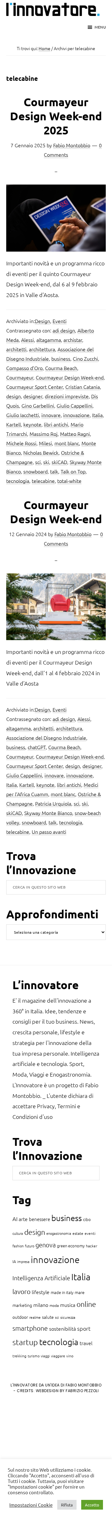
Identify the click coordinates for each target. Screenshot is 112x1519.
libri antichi (56, 424)
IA (14, 1261)
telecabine (43, 480)
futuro (29, 1245)
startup (25, 1342)
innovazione (76, 414)
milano (40, 1304)
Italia (97, 414)
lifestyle (40, 1291)
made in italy (62, 1292)
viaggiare (58, 1355)
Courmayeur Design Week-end (70, 377)
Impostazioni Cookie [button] (31, 1505)
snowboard (35, 471)
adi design (64, 330)
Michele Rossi (21, 443)
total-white (69, 480)
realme (35, 1317)
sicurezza (67, 1317)
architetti (16, 349)
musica (67, 1304)
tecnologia (17, 480)
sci (38, 461)
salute (48, 1317)
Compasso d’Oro (24, 367)
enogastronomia (58, 1233)
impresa (23, 1261)
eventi (90, 1233)
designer (32, 396)
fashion (18, 1245)
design (13, 396)
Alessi (27, 339)
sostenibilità (62, 1328)
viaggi (45, 1355)
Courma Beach (61, 367)
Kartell (13, 424)
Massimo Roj (44, 433)
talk (54, 471)
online (86, 1304)
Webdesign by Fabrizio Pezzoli (67, 1390)
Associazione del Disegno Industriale (46, 737)
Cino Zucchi (85, 358)
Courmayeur (19, 377)
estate (77, 1233)
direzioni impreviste (67, 396)
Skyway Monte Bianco (48, 812)
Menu (100, 26)
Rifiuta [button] (67, 1504)
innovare (51, 414)
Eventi (60, 320)
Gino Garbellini (37, 405)
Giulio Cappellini (74, 405)
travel (86, 1342)
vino (69, 1355)
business (60, 358)
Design (42, 320)
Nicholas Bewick (40, 452)
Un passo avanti (49, 831)
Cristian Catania (82, 386)
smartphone (30, 1328)
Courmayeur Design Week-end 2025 (56, 116)
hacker (91, 1245)
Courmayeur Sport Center (34, 386)
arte (23, 1218)
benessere (39, 1219)
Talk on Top (73, 471)
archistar (72, 339)
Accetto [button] (92, 1504)
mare (80, 1292)
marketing (22, 1305)
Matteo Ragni (75, 433)
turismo (34, 1355)
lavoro (21, 1291)
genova (45, 1245)
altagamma (48, 339)
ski (46, 461)
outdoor (20, 1317)
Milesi (45, 443)
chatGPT (37, 747)
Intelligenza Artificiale (41, 1277)
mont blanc (66, 443)
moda (54, 1305)
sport (84, 1328)
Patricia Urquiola (53, 803)
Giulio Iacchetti (22, 414)
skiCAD (59, 461)
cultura (17, 1233)
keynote (32, 424)
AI (14, 1218)
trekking (19, 1355)
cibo (87, 1219)
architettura (42, 349)
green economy (71, 1246)
